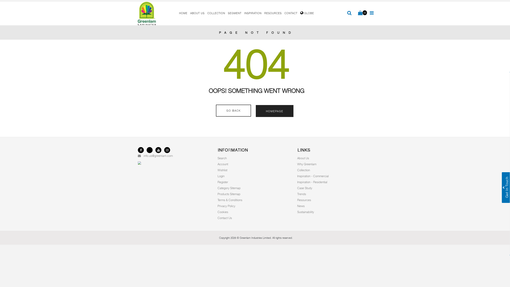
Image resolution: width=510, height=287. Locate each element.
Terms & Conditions (230, 200)
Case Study (304, 188)
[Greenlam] (156, 13)
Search (222, 158)
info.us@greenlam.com (158, 155)
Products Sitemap (229, 194)
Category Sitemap (229, 188)
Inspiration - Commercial (313, 176)
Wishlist (222, 170)
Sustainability (305, 212)
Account (223, 164)
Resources (304, 200)
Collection (303, 170)
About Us (303, 158)
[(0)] (360, 13)
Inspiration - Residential (312, 182)
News (301, 206)
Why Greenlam (306, 164)
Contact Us (225, 218)
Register (223, 182)
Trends (301, 194)
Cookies (223, 212)
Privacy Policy (226, 206)
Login (221, 176)
